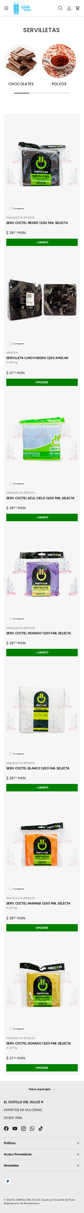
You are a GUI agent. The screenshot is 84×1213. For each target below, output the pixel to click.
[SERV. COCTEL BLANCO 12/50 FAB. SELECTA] (42, 710)
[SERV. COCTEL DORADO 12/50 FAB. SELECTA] (42, 985)
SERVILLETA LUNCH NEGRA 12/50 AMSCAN (37, 358)
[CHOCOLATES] (21, 61)
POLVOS (59, 84)
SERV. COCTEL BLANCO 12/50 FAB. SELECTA (37, 768)
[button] (77, 8)
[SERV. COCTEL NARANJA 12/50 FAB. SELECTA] (42, 845)
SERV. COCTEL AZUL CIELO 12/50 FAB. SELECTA (40, 498)
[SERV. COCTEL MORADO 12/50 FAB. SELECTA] (42, 575)
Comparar (18, 208)
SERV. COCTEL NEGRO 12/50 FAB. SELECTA (37, 223)
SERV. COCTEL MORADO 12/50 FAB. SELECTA (38, 633)
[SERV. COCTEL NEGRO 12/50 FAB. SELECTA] (42, 164)
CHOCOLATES (21, 84)
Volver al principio (40, 1089)
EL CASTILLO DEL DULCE (26, 1199)
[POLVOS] (59, 61)
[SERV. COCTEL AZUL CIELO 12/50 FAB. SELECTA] (42, 439)
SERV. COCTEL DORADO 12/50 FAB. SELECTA (38, 1043)
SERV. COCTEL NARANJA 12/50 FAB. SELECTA (38, 903)
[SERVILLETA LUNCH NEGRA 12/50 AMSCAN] (42, 299)
